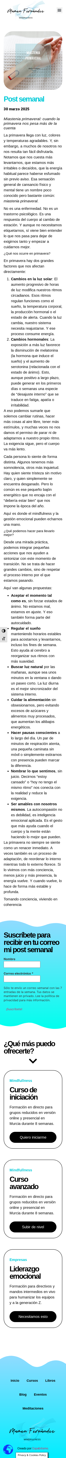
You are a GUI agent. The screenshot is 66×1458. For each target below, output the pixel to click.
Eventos (40, 1394)
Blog (23, 1394)
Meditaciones (33, 1408)
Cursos (32, 1380)
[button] (59, 10)
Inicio (15, 1380)
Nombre (9, 959)
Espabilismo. (40, 1448)
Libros (50, 1380)
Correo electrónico (18, 973)
